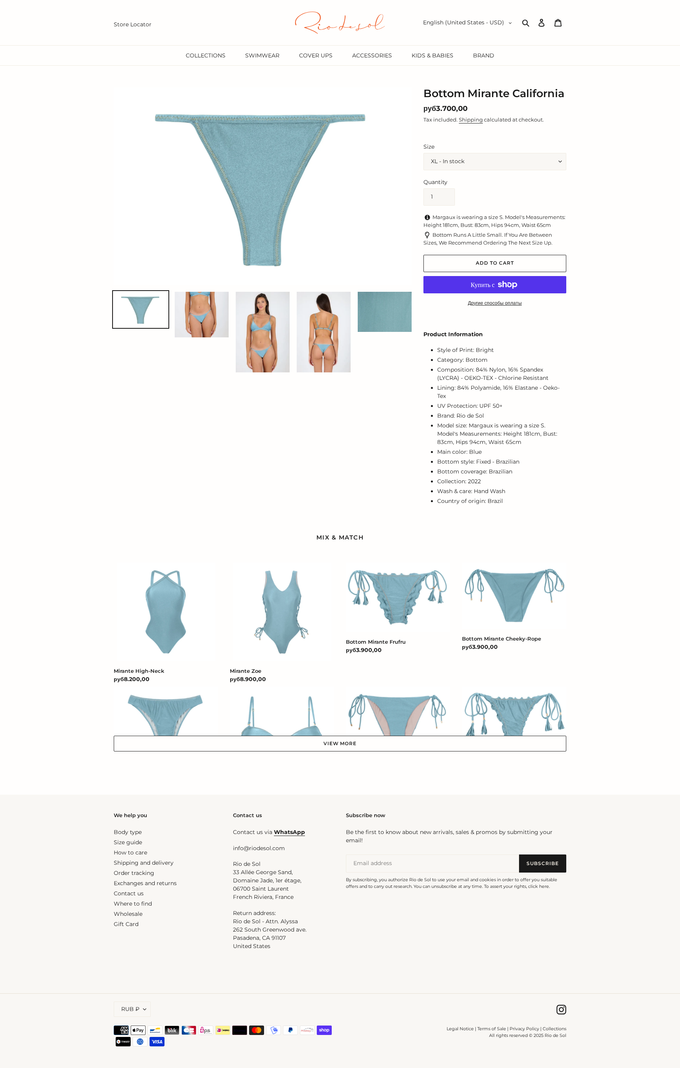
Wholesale (128, 913)
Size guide (128, 842)
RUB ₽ (130, 1009)
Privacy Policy (525, 1028)
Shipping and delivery (144, 862)
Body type (128, 832)
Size (428, 146)
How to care (130, 852)
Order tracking (134, 872)
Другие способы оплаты (495, 303)
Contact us (129, 893)
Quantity (435, 182)
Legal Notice (460, 1028)
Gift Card (126, 924)
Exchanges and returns (145, 883)
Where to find (133, 903)
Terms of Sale (491, 1028)
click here (538, 886)
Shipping (471, 119)
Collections (554, 1028)
